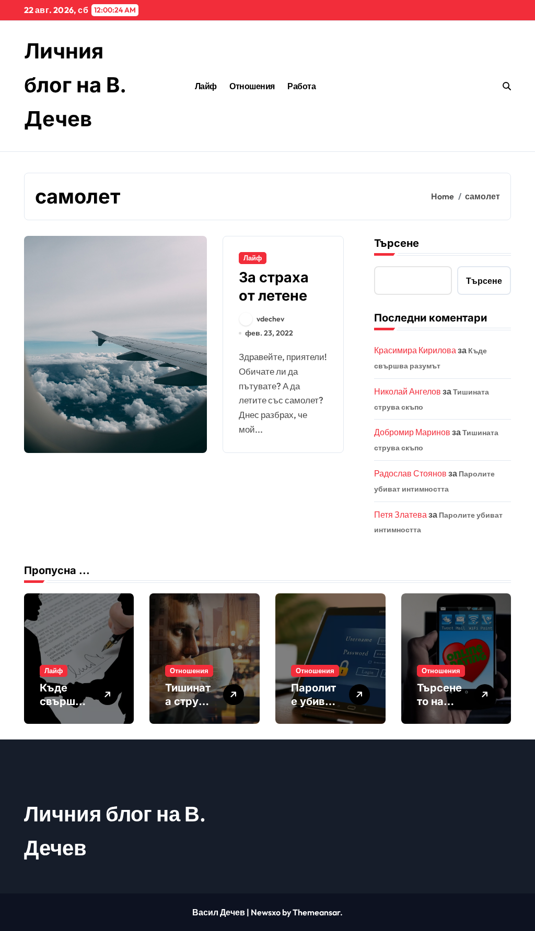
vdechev (270, 319)
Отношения (252, 86)
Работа (301, 86)
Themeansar (316, 912)
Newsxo (266, 912)
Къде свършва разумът (64, 701)
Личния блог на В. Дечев (75, 85)
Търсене (396, 243)
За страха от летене (274, 286)
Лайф (206, 86)
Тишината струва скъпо (188, 701)
